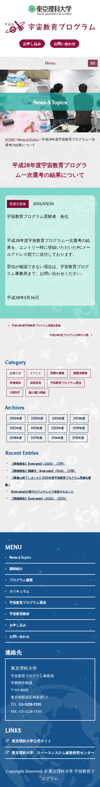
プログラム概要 (21, 580)
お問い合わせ (64, 43)
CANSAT (15, 392)
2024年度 (58, 418)
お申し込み (32, 43)
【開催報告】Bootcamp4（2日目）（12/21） (39, 498)
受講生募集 (57, 373)
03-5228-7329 (30, 704)
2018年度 (16, 438)
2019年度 (79, 428)
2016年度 (57, 438)
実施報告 (15, 383)
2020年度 (57, 428)
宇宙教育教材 (19, 614)
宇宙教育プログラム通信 (65, 383)
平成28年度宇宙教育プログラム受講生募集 (35, 325)
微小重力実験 (37, 392)
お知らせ (15, 373)
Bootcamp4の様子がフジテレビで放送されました (42, 491)
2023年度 (79, 418)
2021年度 (36, 428)
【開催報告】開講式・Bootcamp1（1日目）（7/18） (43, 471)
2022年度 (16, 428)
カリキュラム (19, 591)
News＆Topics (28, 139)
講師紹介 (16, 569)
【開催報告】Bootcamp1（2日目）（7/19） (38, 463)
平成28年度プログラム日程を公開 (70, 335)
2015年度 (78, 438)
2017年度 (36, 438)
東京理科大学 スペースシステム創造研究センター (53, 753)
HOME (10, 139)
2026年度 (16, 418)
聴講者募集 (80, 373)
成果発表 (35, 383)
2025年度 (37, 418)
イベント (35, 373)
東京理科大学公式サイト (31, 741)
